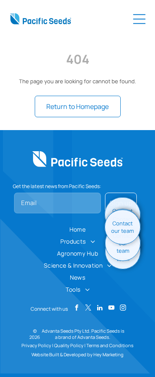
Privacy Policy (36, 345)
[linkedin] (100, 308)
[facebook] (76, 308)
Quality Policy (68, 345)
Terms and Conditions (110, 345)
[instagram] (123, 308)
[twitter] (88, 308)
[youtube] (111, 308)
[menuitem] (77, 229)
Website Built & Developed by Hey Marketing (77, 354)
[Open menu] (139, 19)
